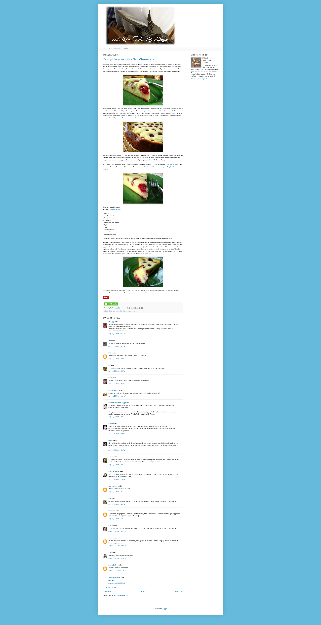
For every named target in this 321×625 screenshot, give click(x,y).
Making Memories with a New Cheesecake (128, 59)
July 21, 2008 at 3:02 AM (116, 346)
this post (174, 113)
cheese (125, 311)
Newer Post (107, 592)
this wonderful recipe (165, 111)
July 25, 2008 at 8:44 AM (116, 504)
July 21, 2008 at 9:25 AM (116, 371)
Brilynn (111, 423)
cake (120, 311)
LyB (206, 58)
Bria (109, 353)
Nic (109, 365)
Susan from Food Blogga (117, 403)
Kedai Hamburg (116, 209)
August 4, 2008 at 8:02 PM (117, 531)
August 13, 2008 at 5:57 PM (117, 571)
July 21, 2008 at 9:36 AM (116, 384)
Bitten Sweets (113, 390)
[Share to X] (137, 308)
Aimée (110, 457)
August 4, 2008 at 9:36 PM (117, 558)
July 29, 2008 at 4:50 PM (116, 519)
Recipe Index (114, 48)
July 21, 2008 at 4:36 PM (116, 433)
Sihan (110, 538)
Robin (110, 378)
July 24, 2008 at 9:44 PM (116, 492)
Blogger (164, 609)
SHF (145, 167)
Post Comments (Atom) (120, 595)
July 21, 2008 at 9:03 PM (116, 465)
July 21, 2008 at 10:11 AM (117, 396)
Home (103, 48)
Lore (110, 340)
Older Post (178, 592)
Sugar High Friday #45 (172, 164)
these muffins (135, 115)
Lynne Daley (112, 565)
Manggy (111, 322)
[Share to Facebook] (139, 308)
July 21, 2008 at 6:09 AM (116, 359)
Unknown (111, 511)
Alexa (110, 552)
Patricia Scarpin (114, 471)
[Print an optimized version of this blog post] (111, 305)
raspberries (131, 311)
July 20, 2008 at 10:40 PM (117, 334)
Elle (181, 113)
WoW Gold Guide (114, 577)
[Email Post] (128, 308)
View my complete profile (199, 79)
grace (110, 440)
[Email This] (132, 308)
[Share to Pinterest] (142, 308)
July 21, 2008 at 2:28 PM (116, 417)
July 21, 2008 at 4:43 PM (116, 450)
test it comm (112, 486)
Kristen (111, 525)
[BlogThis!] (135, 308)
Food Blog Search (144, 111)
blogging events (113, 311)
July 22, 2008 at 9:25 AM (116, 479)
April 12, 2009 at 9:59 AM (117, 583)
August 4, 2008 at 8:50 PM (117, 546)
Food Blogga (153, 164)
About (126, 48)
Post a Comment (111, 587)
